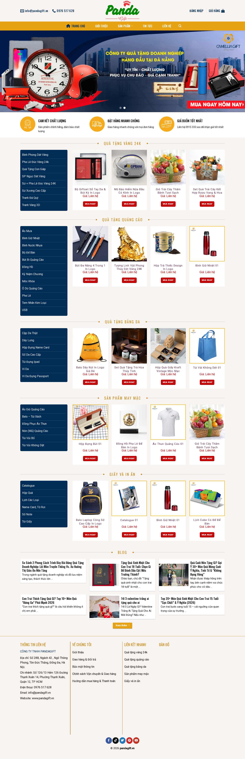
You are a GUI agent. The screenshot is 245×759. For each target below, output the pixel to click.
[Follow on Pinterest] (129, 740)
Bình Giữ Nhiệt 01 (207, 265)
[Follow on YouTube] (136, 740)
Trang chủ (78, 26)
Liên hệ (166, 26)
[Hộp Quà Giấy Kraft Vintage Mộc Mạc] (168, 346)
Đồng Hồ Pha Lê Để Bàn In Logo (129, 445)
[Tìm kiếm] (179, 25)
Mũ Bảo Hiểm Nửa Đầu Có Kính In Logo (129, 191)
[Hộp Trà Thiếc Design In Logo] (168, 243)
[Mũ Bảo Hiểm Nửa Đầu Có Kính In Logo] (129, 167)
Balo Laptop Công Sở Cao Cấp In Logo (90, 521)
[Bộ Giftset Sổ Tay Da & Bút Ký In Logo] (90, 167)
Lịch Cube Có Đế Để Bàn (207, 521)
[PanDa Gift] (122, 11)
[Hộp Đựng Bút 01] (90, 422)
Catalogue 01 (129, 520)
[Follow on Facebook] (109, 740)
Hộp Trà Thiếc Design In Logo (168, 267)
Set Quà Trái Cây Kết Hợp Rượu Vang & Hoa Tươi (207, 191)
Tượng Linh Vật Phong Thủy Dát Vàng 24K (129, 267)
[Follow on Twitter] (122, 740)
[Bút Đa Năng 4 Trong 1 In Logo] (90, 243)
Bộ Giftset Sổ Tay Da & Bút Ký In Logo (90, 191)
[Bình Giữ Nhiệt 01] (207, 243)
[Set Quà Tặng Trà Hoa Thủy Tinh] (129, 346)
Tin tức (147, 26)
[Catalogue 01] (129, 498)
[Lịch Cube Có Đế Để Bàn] (207, 498)
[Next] (235, 71)
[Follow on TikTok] (115, 740)
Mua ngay (90, 204)
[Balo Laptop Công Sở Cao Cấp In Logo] (90, 498)
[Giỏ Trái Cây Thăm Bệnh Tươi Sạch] (168, 167)
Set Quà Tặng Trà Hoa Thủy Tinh (129, 369)
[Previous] (9, 71)
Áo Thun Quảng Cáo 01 (168, 444)
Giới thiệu (101, 26)
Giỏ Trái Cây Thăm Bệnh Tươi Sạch (168, 191)
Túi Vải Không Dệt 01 (207, 367)
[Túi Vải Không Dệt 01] (207, 346)
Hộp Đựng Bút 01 (90, 444)
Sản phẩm (124, 26)
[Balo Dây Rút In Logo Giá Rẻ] (90, 346)
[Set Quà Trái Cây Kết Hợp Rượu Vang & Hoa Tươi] (207, 167)
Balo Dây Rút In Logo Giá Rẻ (90, 369)
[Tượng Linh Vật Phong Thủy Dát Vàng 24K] (129, 243)
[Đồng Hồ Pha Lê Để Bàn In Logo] (129, 422)
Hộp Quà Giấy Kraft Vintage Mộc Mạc (168, 369)
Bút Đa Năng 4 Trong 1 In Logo (90, 267)
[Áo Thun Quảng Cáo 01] (168, 422)
